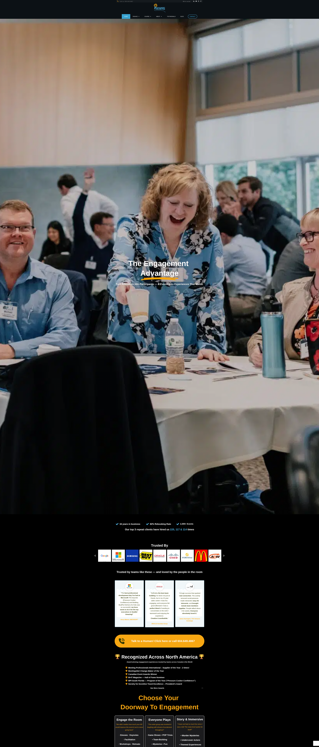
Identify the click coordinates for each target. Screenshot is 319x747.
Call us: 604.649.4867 (126, 1)
